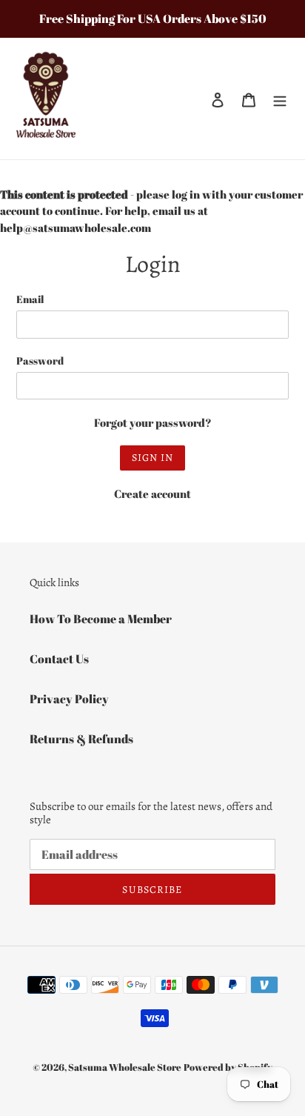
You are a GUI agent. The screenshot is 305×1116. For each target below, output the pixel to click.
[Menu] (279, 98)
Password (40, 360)
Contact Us (59, 659)
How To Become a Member (101, 619)
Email (30, 299)
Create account (152, 493)
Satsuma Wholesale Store (124, 1067)
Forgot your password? (153, 422)
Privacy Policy (69, 699)
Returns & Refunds (81, 739)
